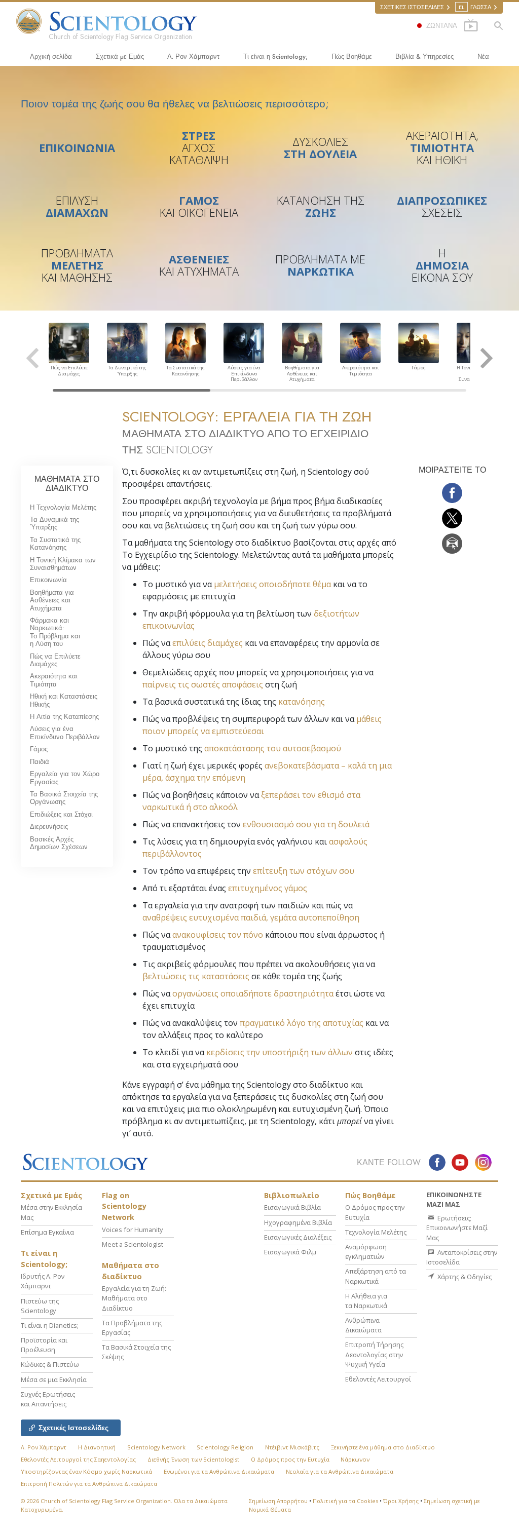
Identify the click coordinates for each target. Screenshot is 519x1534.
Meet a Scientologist (132, 1244)
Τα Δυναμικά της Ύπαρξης (54, 523)
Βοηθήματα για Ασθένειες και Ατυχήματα (52, 600)
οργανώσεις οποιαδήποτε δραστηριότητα (252, 993)
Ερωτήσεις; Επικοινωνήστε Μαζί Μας (457, 1227)
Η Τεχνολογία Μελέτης (63, 507)
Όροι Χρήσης (401, 1501)
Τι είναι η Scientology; (275, 56)
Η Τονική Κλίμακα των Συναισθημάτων (63, 563)
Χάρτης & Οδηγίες (464, 1276)
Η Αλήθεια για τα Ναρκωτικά (366, 1300)
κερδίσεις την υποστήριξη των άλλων (279, 1052)
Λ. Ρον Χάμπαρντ (193, 56)
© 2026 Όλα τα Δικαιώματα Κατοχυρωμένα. (124, 1505)
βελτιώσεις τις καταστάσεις (195, 976)
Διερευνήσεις (49, 826)
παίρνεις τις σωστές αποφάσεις (202, 684)
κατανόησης (301, 701)
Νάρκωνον (355, 1459)
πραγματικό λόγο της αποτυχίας (301, 1022)
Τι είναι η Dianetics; (50, 1325)
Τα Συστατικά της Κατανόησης (55, 543)
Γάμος (39, 749)
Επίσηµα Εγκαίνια (47, 1232)
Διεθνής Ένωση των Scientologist (193, 1459)
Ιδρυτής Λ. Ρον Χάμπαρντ (42, 1281)
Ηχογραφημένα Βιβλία (298, 1222)
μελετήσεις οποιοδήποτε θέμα (272, 584)
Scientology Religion (225, 1447)
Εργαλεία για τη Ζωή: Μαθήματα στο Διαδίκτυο (134, 1298)
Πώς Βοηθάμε (351, 56)
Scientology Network (156, 1447)
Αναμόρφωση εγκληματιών (366, 1251)
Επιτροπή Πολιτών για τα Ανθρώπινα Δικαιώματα (89, 1483)
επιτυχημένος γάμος (267, 888)
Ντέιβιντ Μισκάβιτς (292, 1447)
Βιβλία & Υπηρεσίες (424, 56)
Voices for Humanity (132, 1229)
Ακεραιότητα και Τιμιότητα (54, 679)
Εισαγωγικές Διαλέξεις (297, 1237)
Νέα (483, 56)
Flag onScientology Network (124, 1206)
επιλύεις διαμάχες (207, 642)
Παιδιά (39, 761)
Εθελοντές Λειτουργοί (378, 1379)
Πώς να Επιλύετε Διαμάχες (55, 660)
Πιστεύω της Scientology (40, 1305)
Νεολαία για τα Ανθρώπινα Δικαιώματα (339, 1471)
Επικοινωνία (48, 580)
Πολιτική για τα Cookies (345, 1501)
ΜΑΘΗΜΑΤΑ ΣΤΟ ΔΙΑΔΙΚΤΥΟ (66, 483)
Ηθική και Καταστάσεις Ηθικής (63, 700)
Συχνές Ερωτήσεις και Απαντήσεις (48, 1399)
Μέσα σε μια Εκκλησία (54, 1379)
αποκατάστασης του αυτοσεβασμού (272, 748)
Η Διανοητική (97, 1447)
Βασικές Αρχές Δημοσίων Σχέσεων (59, 843)
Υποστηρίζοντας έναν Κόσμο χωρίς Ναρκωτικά (86, 1471)
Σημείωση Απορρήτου (278, 1501)
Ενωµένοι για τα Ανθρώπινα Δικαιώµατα (219, 1471)
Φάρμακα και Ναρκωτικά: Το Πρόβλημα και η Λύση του (55, 632)
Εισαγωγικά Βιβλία (292, 1207)
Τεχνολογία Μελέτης (375, 1232)
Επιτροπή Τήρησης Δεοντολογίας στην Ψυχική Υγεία (374, 1354)
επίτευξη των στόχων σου (303, 870)
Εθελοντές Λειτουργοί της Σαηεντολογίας (78, 1459)
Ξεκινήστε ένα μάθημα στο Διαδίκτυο (383, 1447)
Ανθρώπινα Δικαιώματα (363, 1325)
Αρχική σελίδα (51, 56)
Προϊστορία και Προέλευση (44, 1344)
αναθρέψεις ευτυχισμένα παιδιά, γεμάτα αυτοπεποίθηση (250, 917)
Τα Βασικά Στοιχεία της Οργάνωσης (64, 798)
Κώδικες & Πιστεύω (50, 1364)
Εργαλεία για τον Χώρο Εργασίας (64, 777)
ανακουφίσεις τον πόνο (217, 934)
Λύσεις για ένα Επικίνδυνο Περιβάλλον (65, 732)
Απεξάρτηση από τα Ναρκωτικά (375, 1276)
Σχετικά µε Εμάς (120, 56)
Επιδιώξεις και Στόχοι (61, 814)
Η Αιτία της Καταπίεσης (64, 716)
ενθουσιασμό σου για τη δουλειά (306, 824)
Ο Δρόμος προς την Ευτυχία (290, 1459)
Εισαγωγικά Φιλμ (290, 1251)
